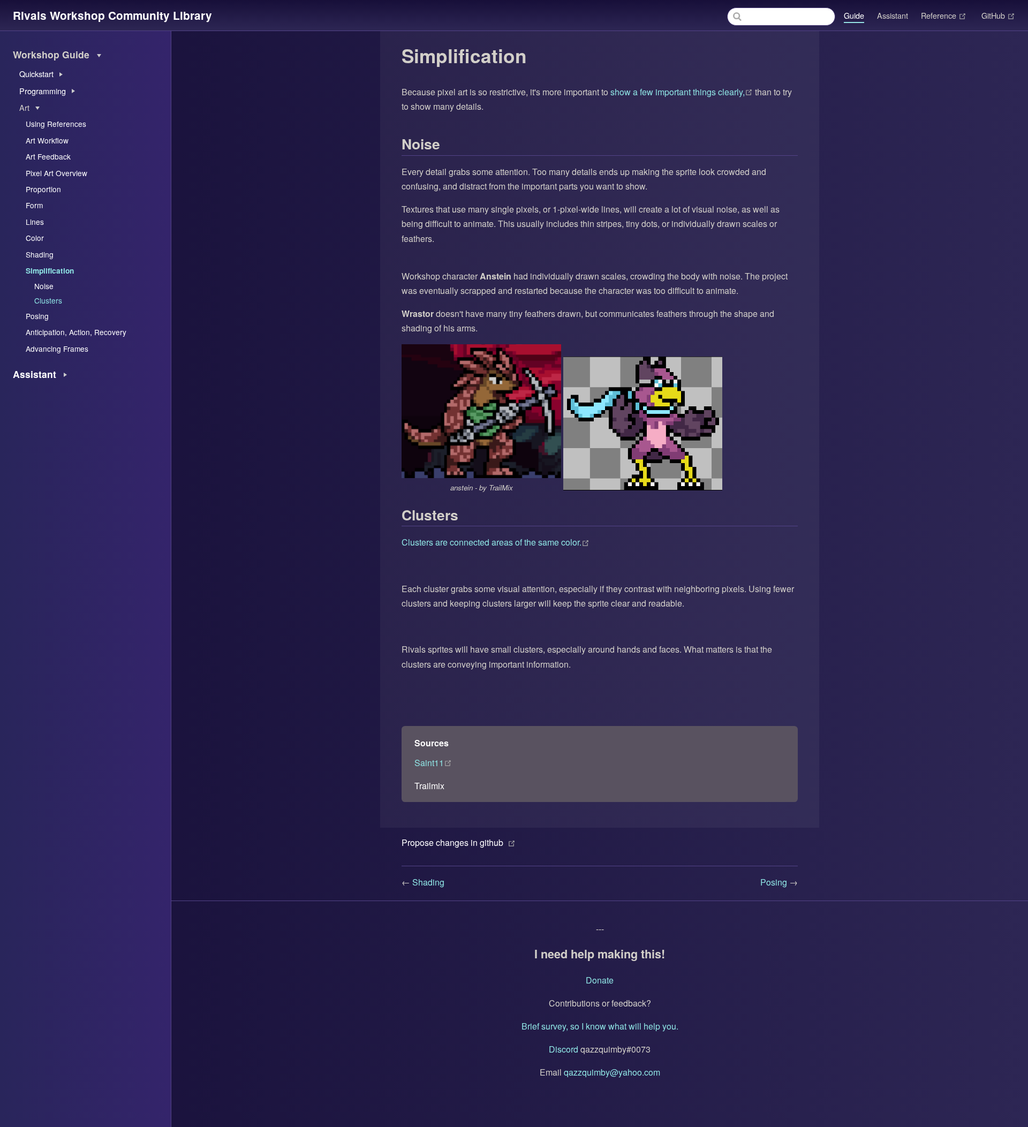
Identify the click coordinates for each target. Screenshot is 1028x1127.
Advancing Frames (57, 348)
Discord (563, 1049)
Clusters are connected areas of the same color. (495, 542)
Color (35, 237)
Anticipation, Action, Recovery (76, 332)
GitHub (998, 15)
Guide (854, 15)
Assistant (892, 15)
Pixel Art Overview (56, 173)
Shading (40, 254)
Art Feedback (48, 156)
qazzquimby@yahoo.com (612, 1072)
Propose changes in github (452, 842)
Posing (37, 316)
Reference (943, 15)
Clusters (48, 300)
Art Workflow (47, 140)
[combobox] (781, 16)
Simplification (50, 271)
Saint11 (433, 763)
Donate (600, 980)
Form (34, 205)
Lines (35, 221)
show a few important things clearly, (682, 92)
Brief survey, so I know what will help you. (599, 1026)
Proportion (43, 189)
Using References (56, 123)
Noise (44, 286)
